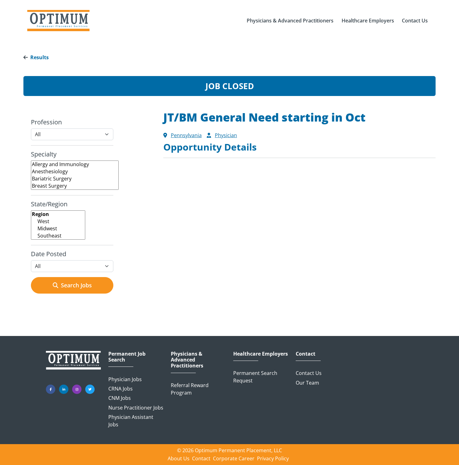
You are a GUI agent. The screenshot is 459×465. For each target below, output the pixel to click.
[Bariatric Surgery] (74, 178)
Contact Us (309, 373)
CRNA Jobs (120, 388)
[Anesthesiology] (74, 171)
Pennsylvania (186, 135)
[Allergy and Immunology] (74, 164)
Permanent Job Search (127, 357)
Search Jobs (76, 285)
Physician (226, 135)
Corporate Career (233, 458)
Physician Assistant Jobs (130, 421)
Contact (305, 354)
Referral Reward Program (190, 389)
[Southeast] (58, 235)
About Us (179, 458)
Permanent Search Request (255, 377)
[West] (58, 221)
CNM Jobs (119, 398)
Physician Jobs (125, 379)
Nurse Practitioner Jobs (135, 407)
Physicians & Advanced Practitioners (187, 360)
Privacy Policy (273, 458)
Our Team (307, 382)
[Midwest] (58, 228)
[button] (290, 20)
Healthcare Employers (260, 354)
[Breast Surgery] (74, 185)
